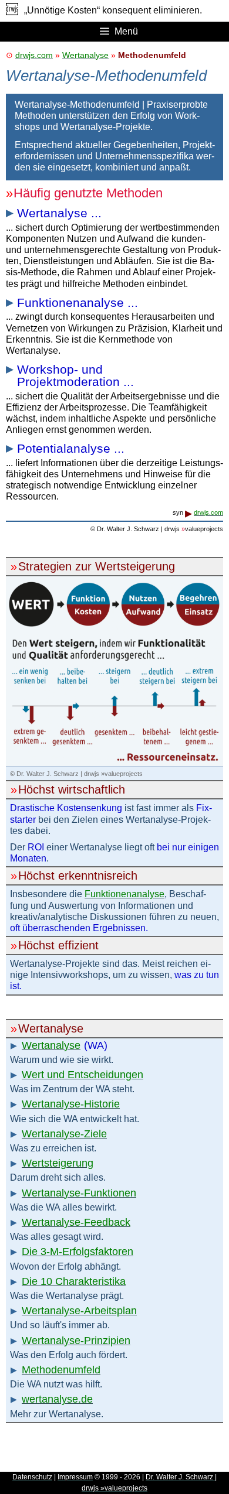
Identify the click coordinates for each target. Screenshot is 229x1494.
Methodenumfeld (61, 1370)
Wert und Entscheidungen (82, 1075)
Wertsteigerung (57, 1163)
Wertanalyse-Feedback (76, 1222)
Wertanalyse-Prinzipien (76, 1340)
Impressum (75, 1477)
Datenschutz (32, 1477)
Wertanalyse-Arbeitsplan (79, 1311)
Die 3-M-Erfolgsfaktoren (77, 1251)
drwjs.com (34, 55)
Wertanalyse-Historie (71, 1104)
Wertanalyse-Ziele (64, 1134)
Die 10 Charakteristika (74, 1281)
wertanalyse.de (57, 1399)
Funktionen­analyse (124, 894)
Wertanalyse (85, 55)
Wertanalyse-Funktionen (79, 1193)
